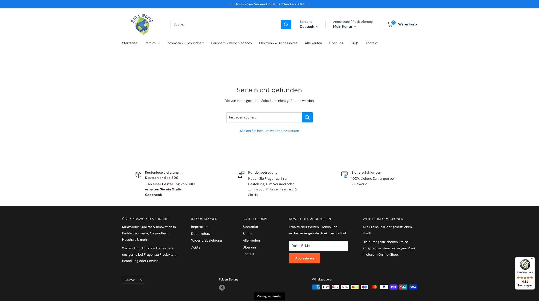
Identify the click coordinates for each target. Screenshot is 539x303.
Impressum (199, 227)
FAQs (355, 43)
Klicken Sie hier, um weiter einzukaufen (269, 131)
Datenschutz (201, 233)
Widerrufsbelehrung (206, 240)
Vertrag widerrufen (269, 296)
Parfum (150, 43)
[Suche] (286, 24)
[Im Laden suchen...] (307, 117)
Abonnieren (304, 258)
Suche (247, 233)
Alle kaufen (313, 43)
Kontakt (372, 43)
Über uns (336, 43)
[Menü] (532, 259)
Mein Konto (343, 26)
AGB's (195, 247)
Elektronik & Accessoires (278, 43)
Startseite (129, 43)
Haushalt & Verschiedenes (231, 43)
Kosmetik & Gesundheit (186, 43)
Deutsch (130, 280)
